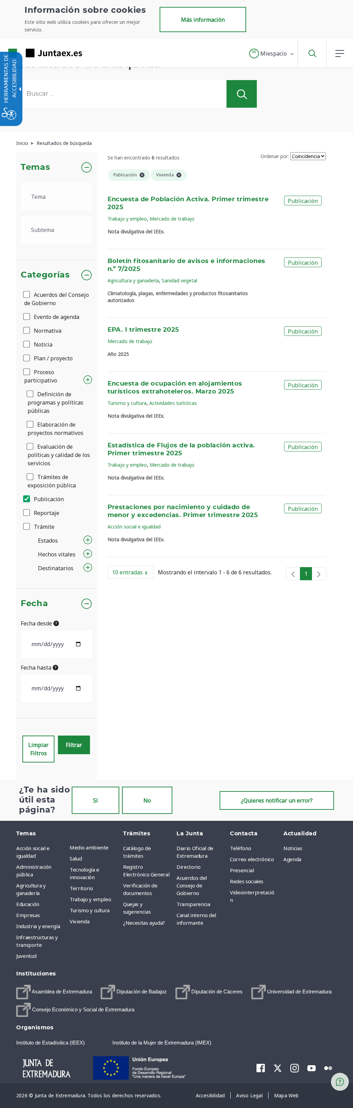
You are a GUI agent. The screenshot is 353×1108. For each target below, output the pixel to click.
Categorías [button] (45, 275)
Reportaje (45, 513)
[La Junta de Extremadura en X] (277, 1068)
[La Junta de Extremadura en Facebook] (260, 1068)
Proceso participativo (40, 376)
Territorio (81, 888)
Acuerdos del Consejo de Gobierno (56, 299)
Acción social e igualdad (134, 526)
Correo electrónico (252, 859)
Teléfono (240, 848)
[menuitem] (95, 847)
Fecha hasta (37, 667)
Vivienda (79, 921)
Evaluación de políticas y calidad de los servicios (59, 455)
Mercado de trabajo (172, 218)
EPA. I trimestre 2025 (143, 330)
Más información (203, 19)
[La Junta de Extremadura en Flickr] (328, 1067)
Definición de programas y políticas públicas (55, 402)
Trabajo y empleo (127, 218)
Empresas (28, 915)
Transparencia (193, 904)
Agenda (292, 859)
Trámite (43, 527)
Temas (35, 167)
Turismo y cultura (127, 403)
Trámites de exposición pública (52, 481)
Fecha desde (37, 623)
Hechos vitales (56, 554)
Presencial (242, 870)
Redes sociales (246, 881)
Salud (76, 858)
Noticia (42, 344)
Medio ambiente (89, 847)
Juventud (26, 955)
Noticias (292, 848)
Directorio (188, 866)
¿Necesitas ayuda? (144, 922)
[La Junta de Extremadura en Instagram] (294, 1068)
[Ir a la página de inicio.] (33, 53)
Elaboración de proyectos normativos (55, 429)
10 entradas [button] (132, 573)
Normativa (46, 330)
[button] (271, 53)
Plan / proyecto (52, 358)
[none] (293, 573)
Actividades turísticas (173, 403)
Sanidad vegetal (179, 280)
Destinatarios (55, 568)
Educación (27, 904)
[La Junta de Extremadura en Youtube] (311, 1067)
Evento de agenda (55, 317)
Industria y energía (38, 926)
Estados (48, 540)
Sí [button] (95, 800)
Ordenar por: (275, 156)
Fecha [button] (34, 604)
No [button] (147, 800)
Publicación (48, 499)
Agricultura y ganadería (133, 280)
